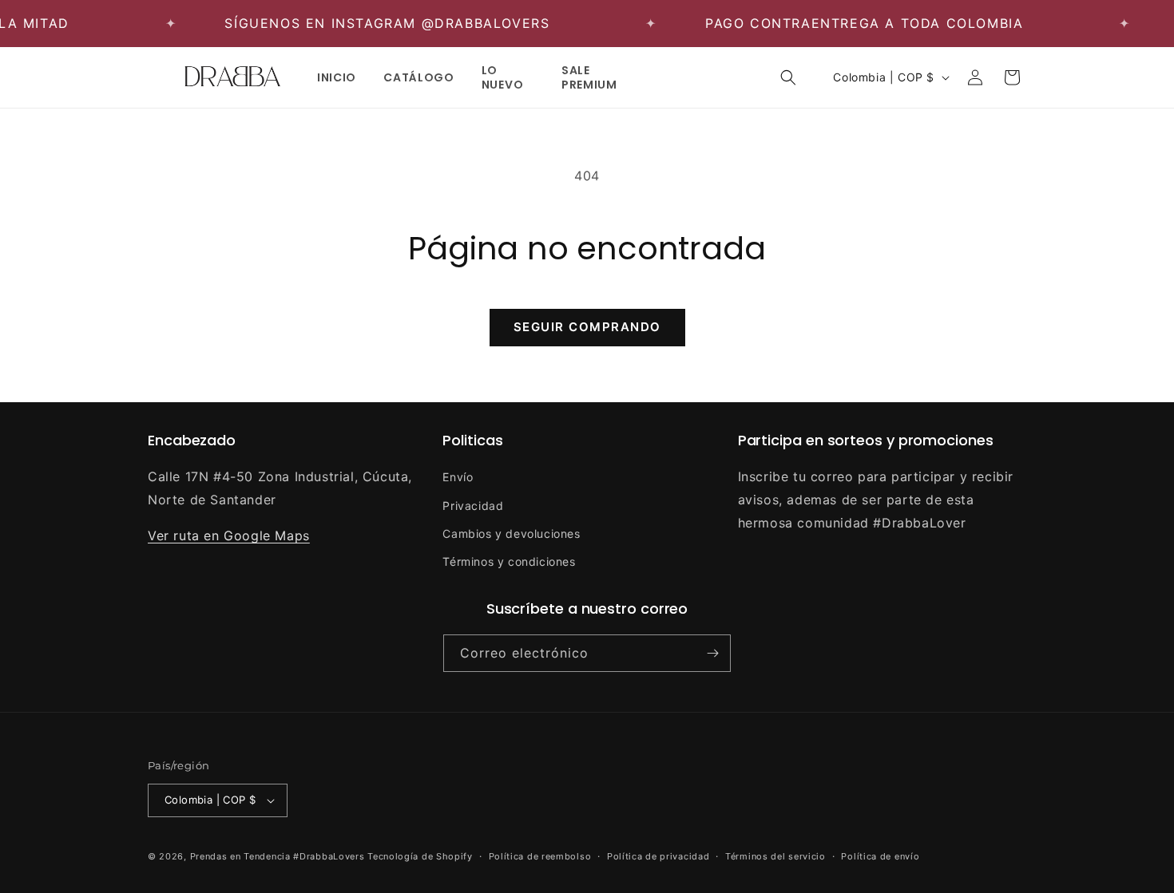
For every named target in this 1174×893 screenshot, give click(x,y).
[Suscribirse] (712, 653)
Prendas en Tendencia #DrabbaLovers (277, 856)
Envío (457, 477)
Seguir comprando (587, 326)
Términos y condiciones (508, 561)
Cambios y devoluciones (511, 533)
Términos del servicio (775, 856)
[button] (788, 77)
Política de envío (880, 856)
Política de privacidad (658, 856)
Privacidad (472, 505)
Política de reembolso (540, 856)
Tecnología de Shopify (420, 856)
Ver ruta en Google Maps (229, 535)
